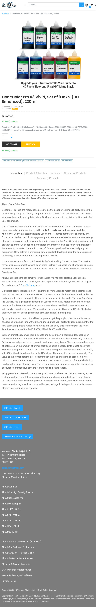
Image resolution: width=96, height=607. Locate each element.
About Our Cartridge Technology (18, 547)
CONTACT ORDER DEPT (15, 417)
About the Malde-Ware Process (18, 558)
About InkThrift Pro (11, 509)
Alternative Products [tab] (75, 173)
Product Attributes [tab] (36, 173)
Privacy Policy (9, 581)
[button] (25, 5)
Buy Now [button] (31, 144)
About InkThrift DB (11, 520)
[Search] (81, 4)
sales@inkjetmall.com (13, 467)
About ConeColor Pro (12, 498)
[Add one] (11, 135)
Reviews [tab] (55, 173)
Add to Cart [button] (11, 144)
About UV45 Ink (10, 532)
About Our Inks (9, 486)
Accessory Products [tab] (48, 178)
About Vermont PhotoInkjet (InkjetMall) (21, 541)
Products (5, 13)
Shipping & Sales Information (16, 564)
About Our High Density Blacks (17, 492)
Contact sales (12, 408)
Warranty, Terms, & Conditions (17, 575)
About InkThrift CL (11, 515)
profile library (29, 285)
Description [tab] (16, 173)
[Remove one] (11, 137)
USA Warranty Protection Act (16, 569)
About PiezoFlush (11, 526)
